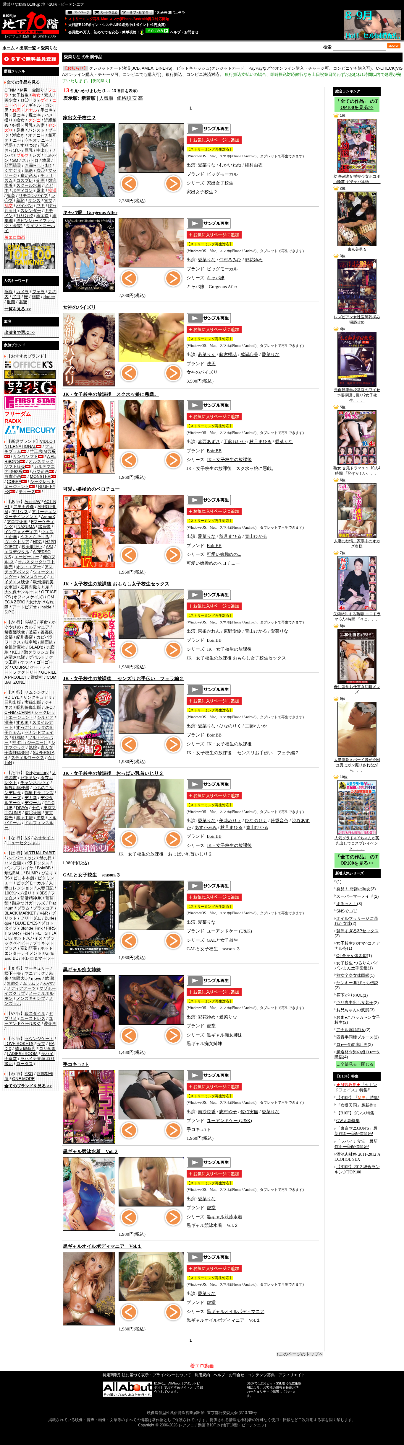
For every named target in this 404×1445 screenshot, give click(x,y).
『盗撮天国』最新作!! (356, 1105)
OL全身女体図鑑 (351, 955)
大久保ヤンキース (21, 592)
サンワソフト (25, 456)
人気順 (106, 98)
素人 (48, 95)
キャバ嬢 (215, 277)
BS (7, 878)
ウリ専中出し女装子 (355, 1002)
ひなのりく (230, 726)
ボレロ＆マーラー (38, 958)
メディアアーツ (21, 988)
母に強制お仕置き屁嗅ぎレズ (357, 689)
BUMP (32, 873)
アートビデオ (24, 607)
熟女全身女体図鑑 (352, 975)
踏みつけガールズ (28, 903)
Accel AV (33, 501)
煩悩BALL (13, 873)
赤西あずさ (209, 441)
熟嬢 (33, 747)
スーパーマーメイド (355, 896)
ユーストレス (32, 1018)
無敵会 (13, 983)
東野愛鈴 (232, 631)
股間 (11, 301)
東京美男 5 (357, 249)
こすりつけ (26, 145)
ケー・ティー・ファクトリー (27, 670)
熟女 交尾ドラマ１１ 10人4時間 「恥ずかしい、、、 (356, 471)
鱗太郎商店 (25, 1048)
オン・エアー (28, 566)
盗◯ (40, 170)
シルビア (45, 717)
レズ (36, 155)
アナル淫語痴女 (350, 1029)
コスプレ (24, 180)
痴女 (20, 120)
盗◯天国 (33, 812)
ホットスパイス (28, 938)
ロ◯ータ (28, 100)
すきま (22, 722)
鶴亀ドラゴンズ (39, 792)
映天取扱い (32, 546)
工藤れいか (235, 441)
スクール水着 (28, 185)
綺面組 (47, 642)
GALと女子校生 (222, 940)
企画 (40, 180)
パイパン (24, 205)
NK (27, 837)
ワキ (40, 205)
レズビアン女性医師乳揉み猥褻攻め (357, 319)
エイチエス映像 (29, 579)
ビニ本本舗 (23, 878)
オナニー (36, 135)
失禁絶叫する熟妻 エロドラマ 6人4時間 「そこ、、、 (357, 616)
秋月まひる (260, 441)
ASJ (49, 546)
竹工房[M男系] (43, 451)
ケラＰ (26, 662)
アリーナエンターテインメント (30, 514)
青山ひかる (256, 536)
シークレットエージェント (29, 715)
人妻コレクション (28, 885)
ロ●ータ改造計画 (352, 1044)
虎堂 (40, 817)
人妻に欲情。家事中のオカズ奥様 (357, 543)
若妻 (40, 125)
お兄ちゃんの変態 (352, 1010)
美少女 (10, 100)
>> (17, 308)
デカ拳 (31, 797)
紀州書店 (24, 637)
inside (46, 607)
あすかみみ (206, 827)
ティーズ (27, 491)
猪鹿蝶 (44, 526)
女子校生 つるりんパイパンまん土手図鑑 (356, 965)
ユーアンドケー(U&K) (28, 1021)
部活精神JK (31, 898)
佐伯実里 (249, 1111)
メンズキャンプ (30, 998)
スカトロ (30, 160)
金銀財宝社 (14, 647)
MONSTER (40, 476)
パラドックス (37, 863)
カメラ (22, 291)
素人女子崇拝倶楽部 (28, 750)
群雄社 (37, 677)
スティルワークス (27, 757)
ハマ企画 (40, 471)
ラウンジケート (39, 1038)
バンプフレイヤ (18, 868)
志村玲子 (228, 1111)
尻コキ (35, 115)
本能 (23, 301)
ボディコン (22, 190)
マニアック (35, 973)
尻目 (16, 296)
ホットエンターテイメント (28, 951)
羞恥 (20, 200)
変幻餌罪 (28, 948)
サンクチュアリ (37, 697)
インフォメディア (21, 531)
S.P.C (9, 612)
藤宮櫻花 (228, 354)
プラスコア (43, 908)
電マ (48, 200)
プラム (23, 908)
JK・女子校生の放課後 (229, 459)
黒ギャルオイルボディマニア (235, 1311)
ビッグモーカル (30, 883)
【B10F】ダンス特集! (356, 1113)
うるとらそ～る (34, 536)
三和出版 (12, 702)
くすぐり (12, 170)
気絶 (29, 170)
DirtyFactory (37, 772)
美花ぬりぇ (230, 820)
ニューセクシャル (23, 842)
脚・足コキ (14, 115)
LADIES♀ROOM (22, 1053)
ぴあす (47, 873)
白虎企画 (12, 476)
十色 (36, 807)
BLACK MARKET (20, 913)
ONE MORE (23, 1078)
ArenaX (48, 516)
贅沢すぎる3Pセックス (357, 930)
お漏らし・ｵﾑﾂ (38, 165)
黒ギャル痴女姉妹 (224, 1035)
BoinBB (44, 868)
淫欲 (8, 291)
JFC (48, 707)
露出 (40, 190)
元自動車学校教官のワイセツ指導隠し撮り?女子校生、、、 (357, 395)
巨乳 (29, 150)
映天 (211, 363)
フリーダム (30, 918)
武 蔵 (49, 978)
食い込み (28, 175)
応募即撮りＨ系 (34, 586)
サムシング (35, 692)
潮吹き (18, 135)
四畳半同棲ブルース (355, 1037)
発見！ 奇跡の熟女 (353, 888)
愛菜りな (207, 165)
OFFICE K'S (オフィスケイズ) (30, 594)
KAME (30, 622)
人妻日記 (45, 888)
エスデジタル (16, 551)
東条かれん (209, 631)
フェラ (38, 291)
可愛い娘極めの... (224, 554)
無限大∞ (20, 978)
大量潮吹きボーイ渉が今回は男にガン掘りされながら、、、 (357, 765)
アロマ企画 (17, 521)
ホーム (8, 47)
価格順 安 (127, 98)
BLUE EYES (26, 923)
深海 (8, 722)
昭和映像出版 (28, 707)
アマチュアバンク (28, 569)
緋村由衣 (254, 165)
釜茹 (33, 632)
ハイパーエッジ (21, 857)
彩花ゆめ (254, 259)
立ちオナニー (37, 140)
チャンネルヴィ (34, 782)
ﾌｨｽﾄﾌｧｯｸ (24, 215)
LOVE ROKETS (18, 1043)
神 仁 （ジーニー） (30, 742)
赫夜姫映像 (14, 632)
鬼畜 (11, 195)
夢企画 (50, 1023)
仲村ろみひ (230, 259)
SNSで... (344, 911)
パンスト (36, 130)
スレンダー (30, 210)
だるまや (28, 777)
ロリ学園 (47, 1048)
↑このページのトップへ (300, 1354)
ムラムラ (31, 983)
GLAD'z (36, 647)
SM (15, 160)
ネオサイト (44, 837)
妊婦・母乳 (22, 125)
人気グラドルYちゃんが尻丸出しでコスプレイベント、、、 (356, 843)
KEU (16, 652)
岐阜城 (31, 642)
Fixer (27, 933)
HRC (37, 541)
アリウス (20, 511)
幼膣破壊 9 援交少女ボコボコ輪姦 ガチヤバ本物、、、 (357, 179)
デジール (33, 802)
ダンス (34, 200)
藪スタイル (35, 1013)
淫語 (8, 145)
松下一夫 (12, 973)
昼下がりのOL (349, 995)
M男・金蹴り (32, 90)
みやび (49, 983)
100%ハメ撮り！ (20, 893)
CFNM (10, 90)
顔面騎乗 (12, 165)
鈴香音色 (279, 820)
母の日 (45, 857)
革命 (44, 622)
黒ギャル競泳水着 (224, 1216)
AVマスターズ (33, 576)
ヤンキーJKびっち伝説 (357, 982)
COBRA (14, 481)
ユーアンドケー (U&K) (229, 931)
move (36, 978)
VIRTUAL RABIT (40, 852)
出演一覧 (28, 47)
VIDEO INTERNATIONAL (29, 444)
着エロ (42, 215)
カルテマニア (37, 627)
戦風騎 (18, 737)
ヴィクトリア (16, 541)
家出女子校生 (220, 183)
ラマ (41, 1043)
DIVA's (22, 807)
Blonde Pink (31, 928)
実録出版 (33, 702)
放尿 (46, 160)
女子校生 (20, 95)
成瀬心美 (249, 354)
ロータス (24, 1063)
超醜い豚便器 (16, 787)
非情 (36, 296)
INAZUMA (25, 526)
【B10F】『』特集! (357, 1097)
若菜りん (207, 354)
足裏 (20, 130)
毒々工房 (24, 817)
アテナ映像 (23, 506)
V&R (44, 913)
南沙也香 (207, 1111)
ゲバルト (37, 657)
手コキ (47, 110)
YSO (29, 1073)
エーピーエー (26, 556)
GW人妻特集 (348, 1121)
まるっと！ (346, 903)
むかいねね (230, 165)
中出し (42, 150)
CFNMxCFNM (17, 712)
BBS (43, 893)
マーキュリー (37, 968)
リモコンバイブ (33, 195)
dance (49, 296)
